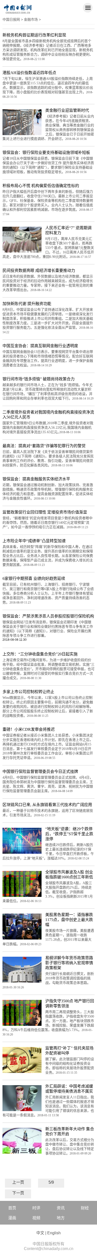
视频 (36, 1218)
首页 (12, 1208)
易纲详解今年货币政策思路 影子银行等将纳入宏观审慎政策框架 (69, 963)
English (54, 1233)
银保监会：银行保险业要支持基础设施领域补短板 (46, 152)
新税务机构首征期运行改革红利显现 (34, 35)
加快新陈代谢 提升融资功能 (26, 304)
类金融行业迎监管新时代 (67, 110)
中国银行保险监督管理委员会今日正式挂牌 (40, 771)
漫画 (12, 1218)
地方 (61, 1218)
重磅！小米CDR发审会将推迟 (28, 729)
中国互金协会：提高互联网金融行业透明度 (40, 346)
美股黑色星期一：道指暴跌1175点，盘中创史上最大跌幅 (69, 920)
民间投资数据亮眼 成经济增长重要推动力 (38, 270)
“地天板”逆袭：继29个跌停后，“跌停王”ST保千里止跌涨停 (69, 834)
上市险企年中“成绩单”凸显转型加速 (34, 541)
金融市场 (31, 19)
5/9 (51, 1182)
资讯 (61, 1208)
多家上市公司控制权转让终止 (28, 692)
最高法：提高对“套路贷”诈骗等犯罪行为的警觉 (44, 446)
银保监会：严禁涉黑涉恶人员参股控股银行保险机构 (48, 616)
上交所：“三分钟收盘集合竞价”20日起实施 (40, 654)
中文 (40, 1233)
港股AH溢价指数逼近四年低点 (29, 73)
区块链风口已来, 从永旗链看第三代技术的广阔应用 (47, 805)
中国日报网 (11, 19)
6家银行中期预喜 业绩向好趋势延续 (33, 578)
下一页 (18, 1193)
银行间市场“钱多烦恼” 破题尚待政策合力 (38, 379)
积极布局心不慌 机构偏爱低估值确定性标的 (40, 186)
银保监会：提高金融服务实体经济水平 (36, 479)
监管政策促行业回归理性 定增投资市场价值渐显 (44, 512)
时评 (36, 1208)
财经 (85, 1208)
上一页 (18, 1182)
